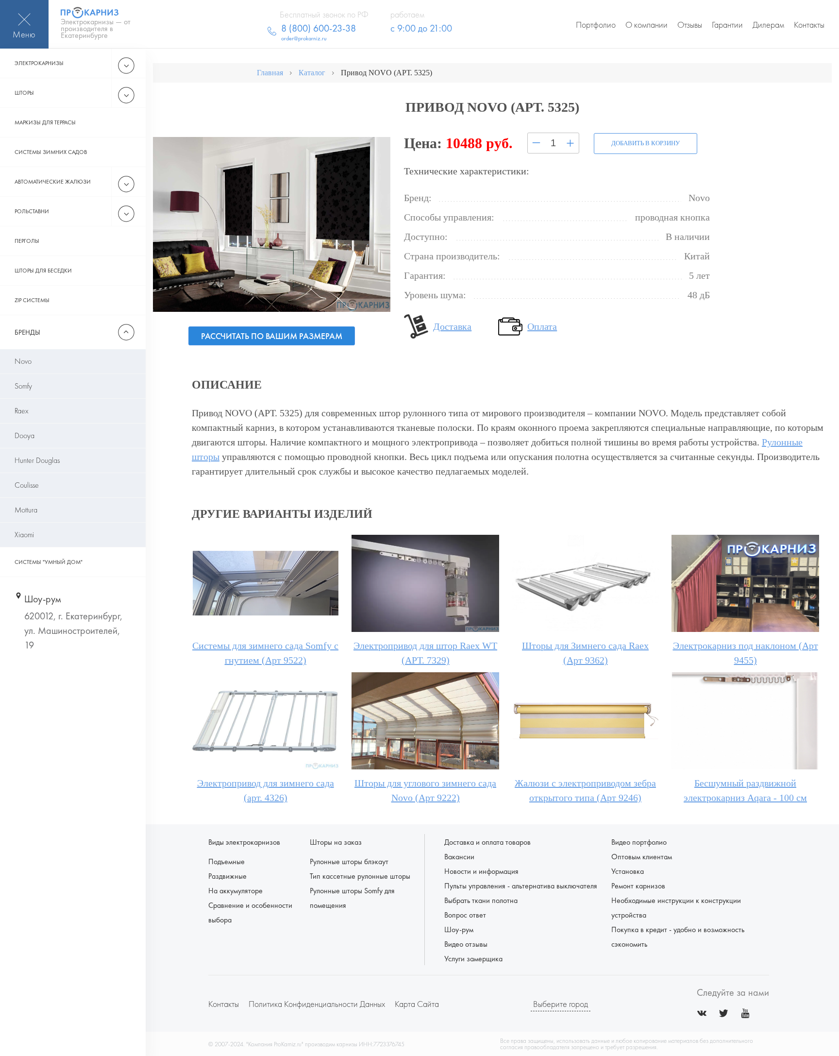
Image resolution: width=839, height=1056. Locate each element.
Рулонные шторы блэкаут (349, 861)
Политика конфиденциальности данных (317, 1003)
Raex (21, 411)
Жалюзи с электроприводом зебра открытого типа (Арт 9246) (585, 790)
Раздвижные (227, 876)
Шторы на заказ (336, 842)
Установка (627, 871)
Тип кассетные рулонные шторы (360, 876)
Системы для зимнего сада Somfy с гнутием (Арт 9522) (265, 652)
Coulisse (27, 485)
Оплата (542, 326)
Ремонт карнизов (638, 886)
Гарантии (727, 24)
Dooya (24, 435)
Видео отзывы (465, 944)
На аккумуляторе (235, 891)
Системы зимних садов (51, 152)
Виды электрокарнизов (244, 842)
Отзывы (689, 24)
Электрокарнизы (39, 63)
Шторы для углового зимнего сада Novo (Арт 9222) (425, 790)
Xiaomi (24, 534)
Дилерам (768, 24)
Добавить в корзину (645, 143)
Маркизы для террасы (45, 122)
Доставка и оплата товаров (487, 842)
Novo (23, 361)
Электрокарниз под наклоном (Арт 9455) (745, 652)
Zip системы (32, 300)
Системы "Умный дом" (49, 562)
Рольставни (32, 211)
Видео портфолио (639, 842)
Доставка (452, 326)
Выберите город (560, 1003)
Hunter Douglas (37, 460)
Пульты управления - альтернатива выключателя (520, 886)
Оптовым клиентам (641, 857)
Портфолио (596, 24)
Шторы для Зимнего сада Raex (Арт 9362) (585, 652)
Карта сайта (417, 1003)
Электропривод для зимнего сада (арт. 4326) (265, 790)
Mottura (26, 510)
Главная (270, 72)
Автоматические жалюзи (53, 182)
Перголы (27, 241)
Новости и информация (481, 871)
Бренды (27, 332)
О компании (646, 24)
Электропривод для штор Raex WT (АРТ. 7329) (425, 652)
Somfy (23, 386)
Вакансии (459, 857)
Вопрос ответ (465, 915)
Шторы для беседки (43, 270)
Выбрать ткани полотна (481, 900)
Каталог (312, 72)
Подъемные (226, 861)
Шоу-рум (458, 929)
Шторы (24, 93)
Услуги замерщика (473, 959)
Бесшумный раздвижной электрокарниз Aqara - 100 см (745, 790)
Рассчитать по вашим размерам (271, 335)
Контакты (809, 24)
